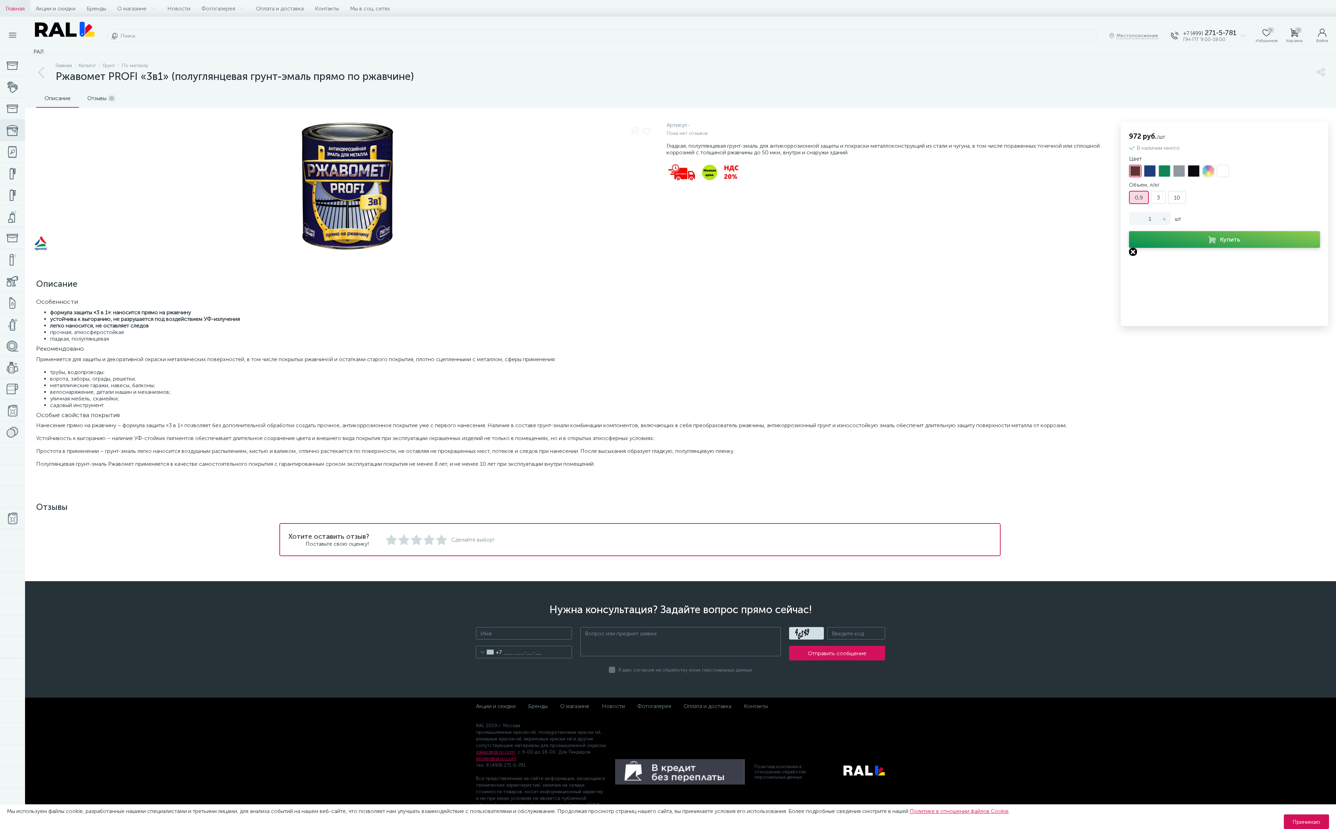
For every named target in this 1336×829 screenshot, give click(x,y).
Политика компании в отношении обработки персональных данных (780, 772)
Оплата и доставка (280, 8)
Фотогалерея (218, 8)
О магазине (131, 8)
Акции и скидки (55, 8)
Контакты (327, 8)
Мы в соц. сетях (370, 8)
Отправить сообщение (837, 653)
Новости (178, 8)
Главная (15, 8)
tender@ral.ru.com (496, 759)
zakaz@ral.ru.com (495, 752)
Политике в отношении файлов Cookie (959, 811)
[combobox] (489, 652)
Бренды (96, 8)
